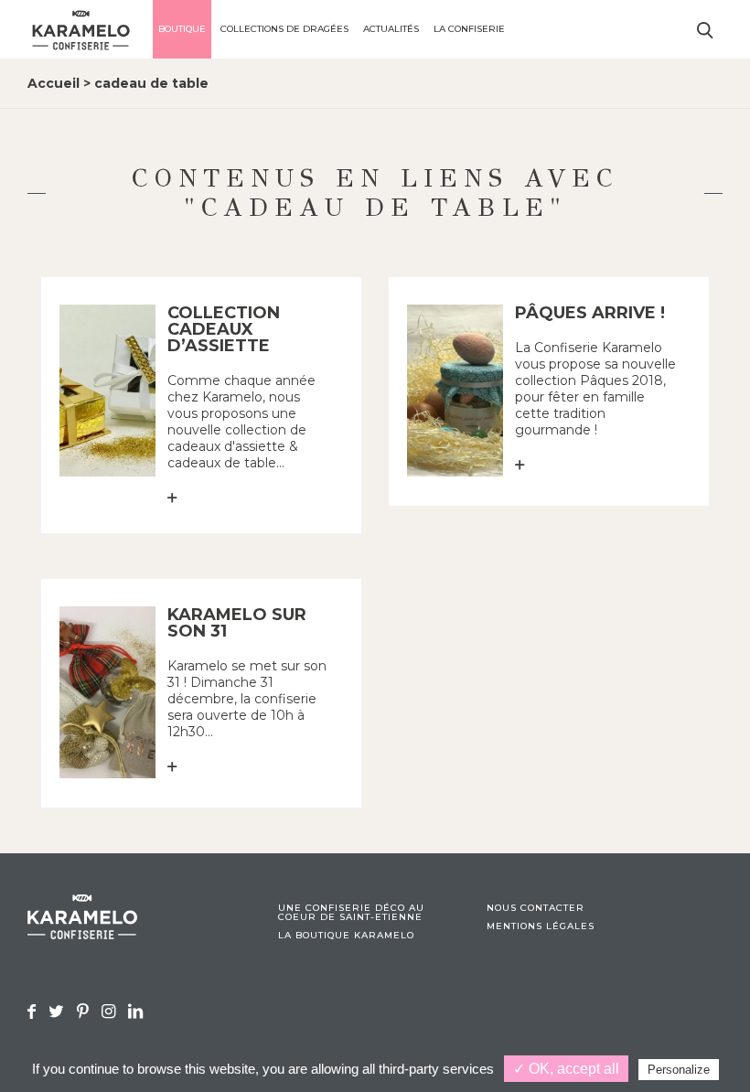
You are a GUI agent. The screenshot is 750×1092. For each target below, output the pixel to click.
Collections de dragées (284, 29)
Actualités (391, 29)
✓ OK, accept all (566, 1068)
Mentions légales (541, 926)
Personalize (679, 1069)
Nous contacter (535, 908)
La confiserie (469, 29)
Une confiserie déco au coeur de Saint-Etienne (351, 913)
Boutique (182, 29)
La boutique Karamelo (346, 935)
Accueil (53, 83)
